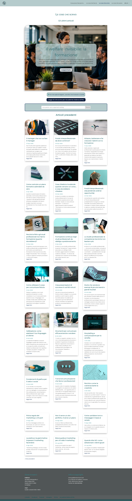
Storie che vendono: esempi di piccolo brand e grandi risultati (94, 287)
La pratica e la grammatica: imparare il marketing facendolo (37, 440)
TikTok (56, 497)
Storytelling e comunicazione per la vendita (92, 335)
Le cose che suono (117, 3)
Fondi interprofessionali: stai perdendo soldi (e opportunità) (94, 191)
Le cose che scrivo (104, 3)
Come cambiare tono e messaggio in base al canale (93, 418)
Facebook (34, 497)
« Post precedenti (30, 459)
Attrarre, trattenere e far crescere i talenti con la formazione (93, 141)
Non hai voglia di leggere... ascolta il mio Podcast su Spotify (66, 94)
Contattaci (27, 485)
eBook (126, 3)
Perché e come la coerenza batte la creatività (91, 385)
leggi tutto (29, 158)
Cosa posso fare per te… (77, 3)
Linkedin (27, 497)
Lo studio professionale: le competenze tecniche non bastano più (94, 239)
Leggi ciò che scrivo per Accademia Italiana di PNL (66, 100)
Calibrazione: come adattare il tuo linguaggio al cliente (36, 333)
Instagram (49, 497)
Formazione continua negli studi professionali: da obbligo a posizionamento (66, 239)
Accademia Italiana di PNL (67, 497)
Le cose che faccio (91, 3)
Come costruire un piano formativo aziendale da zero (36, 186)
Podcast (41, 497)
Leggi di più (66, 70)
